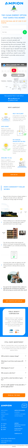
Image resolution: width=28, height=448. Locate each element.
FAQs (2, 418)
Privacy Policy (3, 442)
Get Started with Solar (14, 301)
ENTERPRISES (17, 412)
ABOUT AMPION (4, 410)
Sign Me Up (14, 175)
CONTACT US (3, 419)
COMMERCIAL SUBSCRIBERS (20, 414)
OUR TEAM (3, 412)
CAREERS (3, 416)
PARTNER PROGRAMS (19, 416)
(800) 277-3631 (18, 426)
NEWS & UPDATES (4, 414)
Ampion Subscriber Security (6, 440)
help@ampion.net (18, 433)
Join (24, 406)
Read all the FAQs (14, 395)
